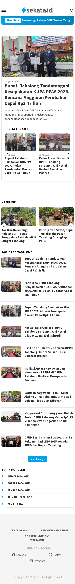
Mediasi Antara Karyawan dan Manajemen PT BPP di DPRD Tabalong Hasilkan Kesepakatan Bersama (46, 374)
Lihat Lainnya (37, 459)
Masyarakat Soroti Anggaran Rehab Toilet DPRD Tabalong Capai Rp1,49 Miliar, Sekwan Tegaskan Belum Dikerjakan (48, 419)
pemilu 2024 (15, 504)
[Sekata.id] (37, 9)
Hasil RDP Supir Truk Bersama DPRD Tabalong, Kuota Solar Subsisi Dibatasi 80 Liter (48, 352)
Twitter (57, 555)
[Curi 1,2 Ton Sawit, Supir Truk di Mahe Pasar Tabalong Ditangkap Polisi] (56, 216)
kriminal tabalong (19, 497)
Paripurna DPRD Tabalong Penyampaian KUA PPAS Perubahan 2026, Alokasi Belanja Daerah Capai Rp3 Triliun (48, 289)
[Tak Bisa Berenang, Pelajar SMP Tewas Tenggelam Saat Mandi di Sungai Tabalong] (18, 216)
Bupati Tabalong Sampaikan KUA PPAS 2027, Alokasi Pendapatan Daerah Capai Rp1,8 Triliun (19, 166)
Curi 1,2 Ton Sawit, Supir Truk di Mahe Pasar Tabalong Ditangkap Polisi (56, 235)
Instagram (39, 561)
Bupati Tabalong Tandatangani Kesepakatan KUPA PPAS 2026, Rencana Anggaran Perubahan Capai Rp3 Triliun (37, 94)
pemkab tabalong (19, 490)
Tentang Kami (19, 530)
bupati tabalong (18, 476)
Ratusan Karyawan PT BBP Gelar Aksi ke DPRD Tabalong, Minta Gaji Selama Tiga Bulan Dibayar (47, 397)
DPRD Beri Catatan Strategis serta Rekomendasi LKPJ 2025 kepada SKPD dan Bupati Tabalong (48, 441)
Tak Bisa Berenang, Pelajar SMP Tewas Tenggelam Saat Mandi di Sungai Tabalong (18, 235)
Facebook (21, 555)
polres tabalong (19, 483)
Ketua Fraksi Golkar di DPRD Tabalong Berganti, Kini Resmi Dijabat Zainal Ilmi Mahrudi (54, 166)
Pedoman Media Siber (55, 530)
